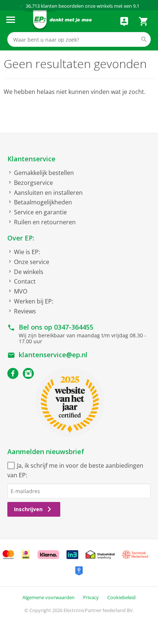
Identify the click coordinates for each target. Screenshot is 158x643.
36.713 (33, 6)
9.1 (136, 6)
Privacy (91, 597)
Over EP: (20, 237)
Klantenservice (31, 158)
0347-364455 (73, 327)
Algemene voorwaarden (48, 597)
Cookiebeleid (121, 597)
